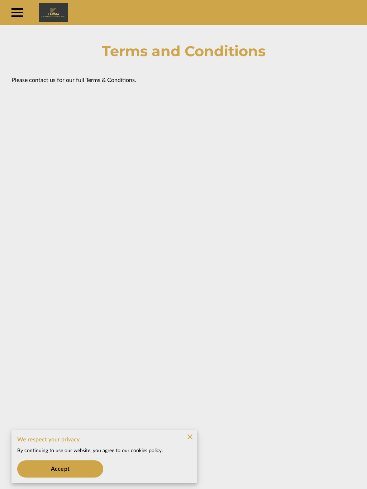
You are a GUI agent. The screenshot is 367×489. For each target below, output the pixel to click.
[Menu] (17, 12)
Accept (60, 469)
